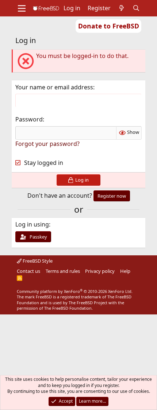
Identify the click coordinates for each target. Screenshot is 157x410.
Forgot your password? (47, 144)
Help (125, 271)
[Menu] (21, 8)
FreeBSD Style (37, 261)
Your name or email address (54, 87)
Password (29, 119)
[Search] (136, 8)
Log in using (32, 224)
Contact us (28, 271)
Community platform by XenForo (75, 291)
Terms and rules (63, 271)
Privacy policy (100, 271)
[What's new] (121, 8)
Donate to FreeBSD (108, 26)
